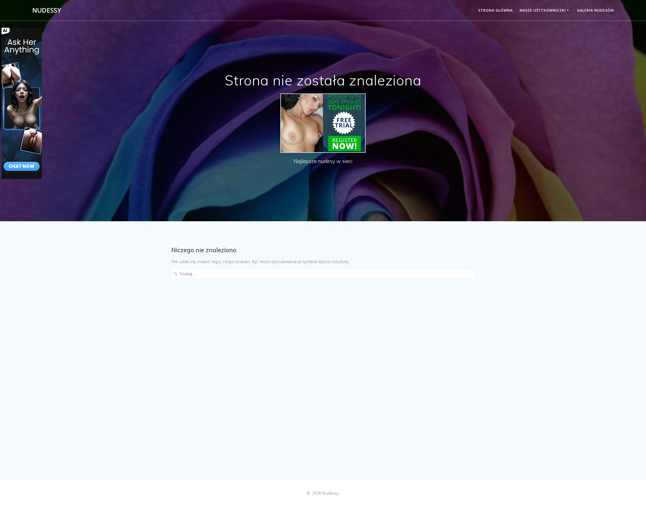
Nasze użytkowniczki (543, 10)
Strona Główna (495, 10)
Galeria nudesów (595, 10)
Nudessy (46, 10)
